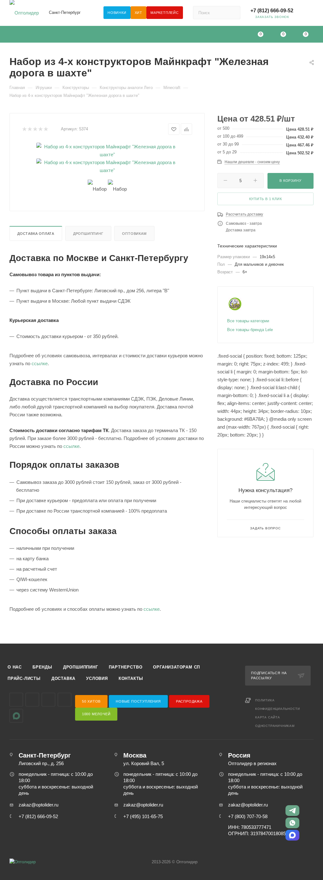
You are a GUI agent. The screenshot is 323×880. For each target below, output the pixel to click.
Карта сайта (267, 717)
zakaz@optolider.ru (38, 804)
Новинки (117, 13)
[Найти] (232, 12)
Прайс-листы (24, 678)
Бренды (42, 667)
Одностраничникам (275, 726)
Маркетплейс (164, 13)
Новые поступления (138, 701)
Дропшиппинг (88, 233)
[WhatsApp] (292, 823)
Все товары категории (248, 320)
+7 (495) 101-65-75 (143, 816)
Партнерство (126, 667)
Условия (97, 678)
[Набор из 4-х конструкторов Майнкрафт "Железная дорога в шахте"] (107, 150)
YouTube (48, 699)
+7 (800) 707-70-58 (247, 816)
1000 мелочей (96, 714)
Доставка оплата (35, 233)
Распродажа (189, 701)
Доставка (63, 678)
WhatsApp (64, 699)
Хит (138, 13)
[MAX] (292, 835)
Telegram (32, 699)
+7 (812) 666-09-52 (271, 10)
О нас (15, 667)
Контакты (131, 678)
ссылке (40, 363)
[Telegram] (292, 810)
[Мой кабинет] (311, 14)
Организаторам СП (176, 667)
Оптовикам (134, 233)
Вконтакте (16, 699)
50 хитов (91, 701)
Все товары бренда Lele (250, 329)
